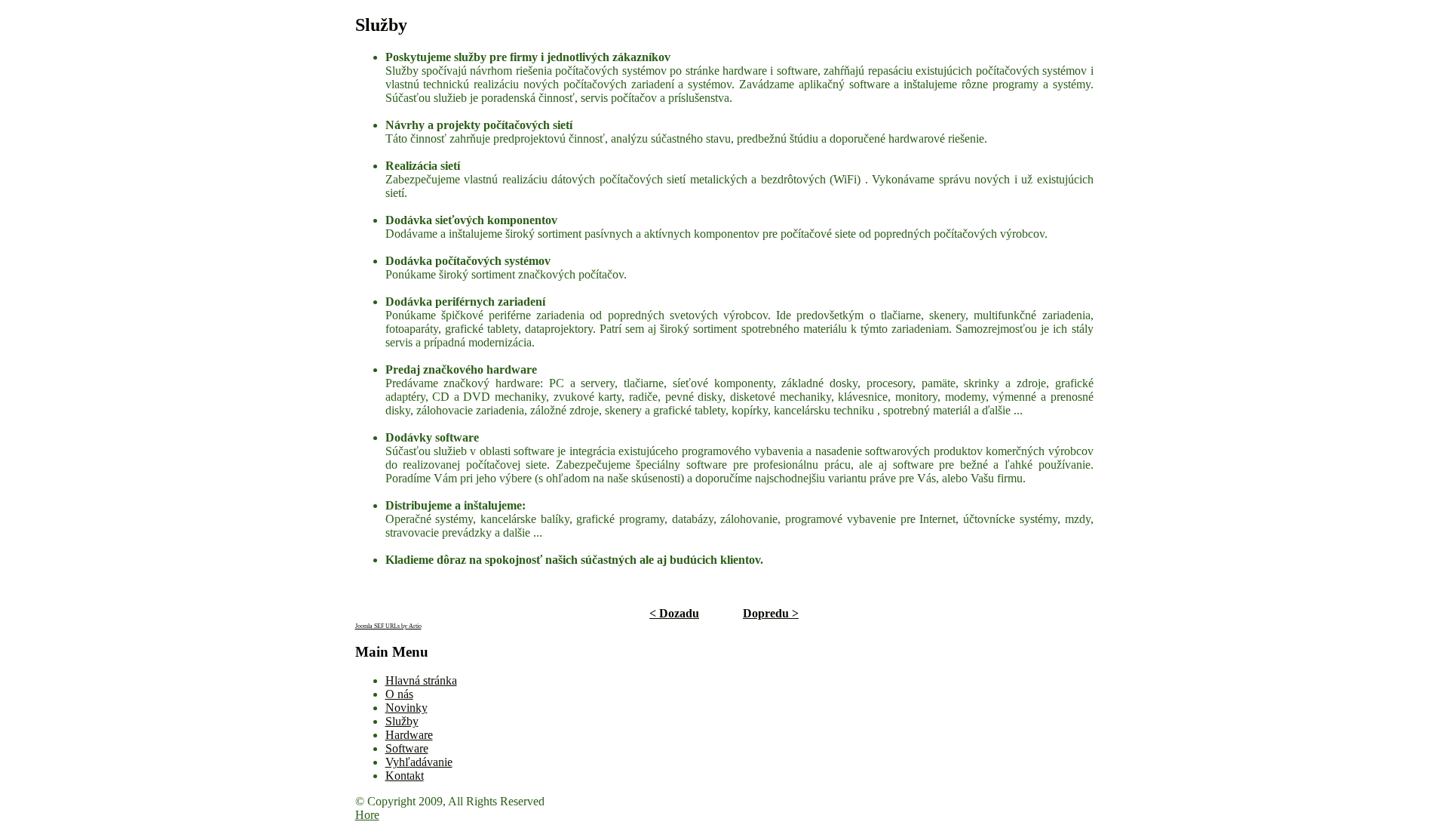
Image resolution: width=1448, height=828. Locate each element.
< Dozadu (674, 613)
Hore (367, 814)
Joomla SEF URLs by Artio (388, 626)
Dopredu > (771, 613)
